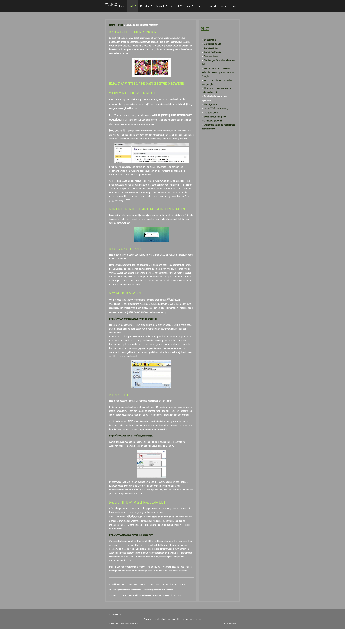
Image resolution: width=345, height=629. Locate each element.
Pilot (120, 24)
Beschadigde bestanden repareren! (142, 24)
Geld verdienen (211, 56)
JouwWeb (233, 624)
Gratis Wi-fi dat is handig (216, 108)
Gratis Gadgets (211, 112)
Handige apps (210, 104)
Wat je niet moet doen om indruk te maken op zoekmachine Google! (218, 72)
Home (112, 24)
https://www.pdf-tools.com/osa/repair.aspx (131, 435)
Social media (210, 39)
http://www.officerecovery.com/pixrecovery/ (131, 535)
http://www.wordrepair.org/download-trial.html (133, 318)
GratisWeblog (211, 48)
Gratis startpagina (212, 52)
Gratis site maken (212, 43)
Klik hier (180, 619)
